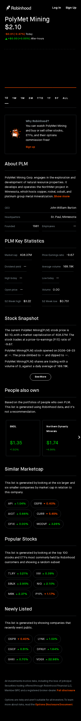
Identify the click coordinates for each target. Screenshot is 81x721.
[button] (6, 100)
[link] (57, 7)
